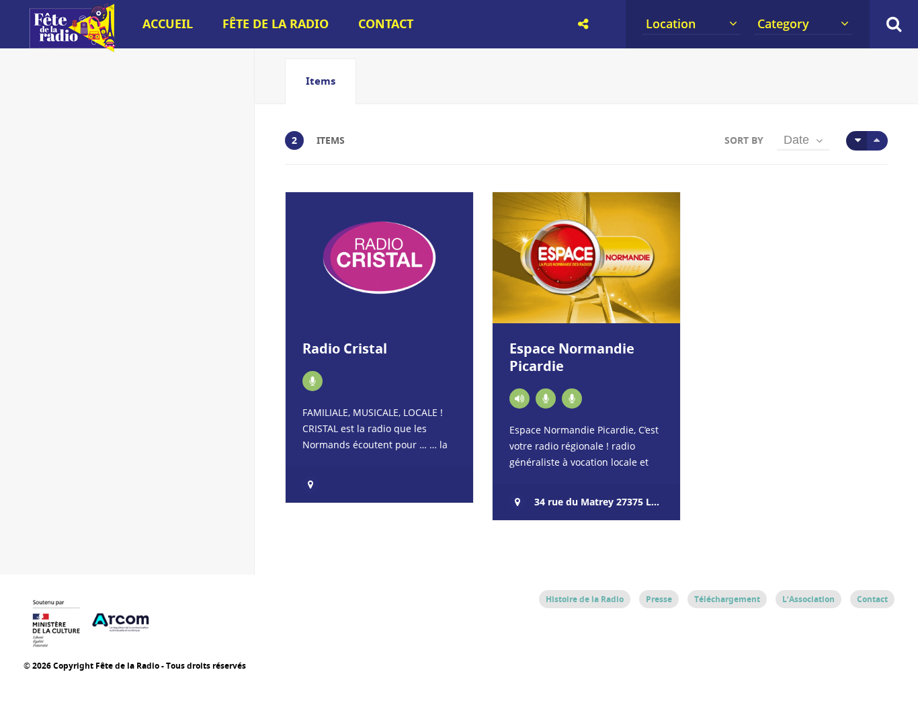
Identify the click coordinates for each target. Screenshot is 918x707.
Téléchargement (727, 599)
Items (320, 81)
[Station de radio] (572, 398)
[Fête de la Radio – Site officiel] (71, 47)
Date (796, 140)
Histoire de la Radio (585, 599)
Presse (659, 599)
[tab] (320, 81)
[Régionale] (312, 381)
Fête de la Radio (275, 23)
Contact (385, 23)
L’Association (808, 599)
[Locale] (519, 398)
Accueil (167, 23)
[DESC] (877, 141)
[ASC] (856, 141)
